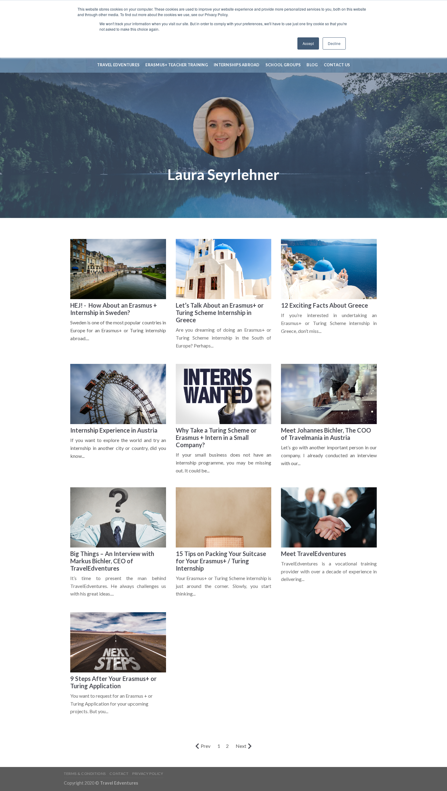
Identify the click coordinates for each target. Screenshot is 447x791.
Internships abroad (237, 64)
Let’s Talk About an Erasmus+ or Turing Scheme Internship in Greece (220, 312)
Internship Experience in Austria (114, 430)
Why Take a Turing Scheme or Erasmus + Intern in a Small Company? (216, 437)
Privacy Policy (147, 773)
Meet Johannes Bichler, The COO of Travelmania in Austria (326, 434)
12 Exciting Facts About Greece (324, 305)
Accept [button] (308, 43)
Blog (312, 64)
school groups (283, 64)
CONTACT (118, 773)
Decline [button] (334, 43)
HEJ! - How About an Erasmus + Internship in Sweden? (113, 309)
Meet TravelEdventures (313, 553)
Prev (205, 746)
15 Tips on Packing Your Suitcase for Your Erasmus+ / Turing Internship (221, 561)
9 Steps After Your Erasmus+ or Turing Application (113, 682)
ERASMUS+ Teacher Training (176, 64)
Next (241, 746)
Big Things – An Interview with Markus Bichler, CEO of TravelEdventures (112, 561)
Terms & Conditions (85, 773)
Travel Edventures (118, 64)
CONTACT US (337, 64)
